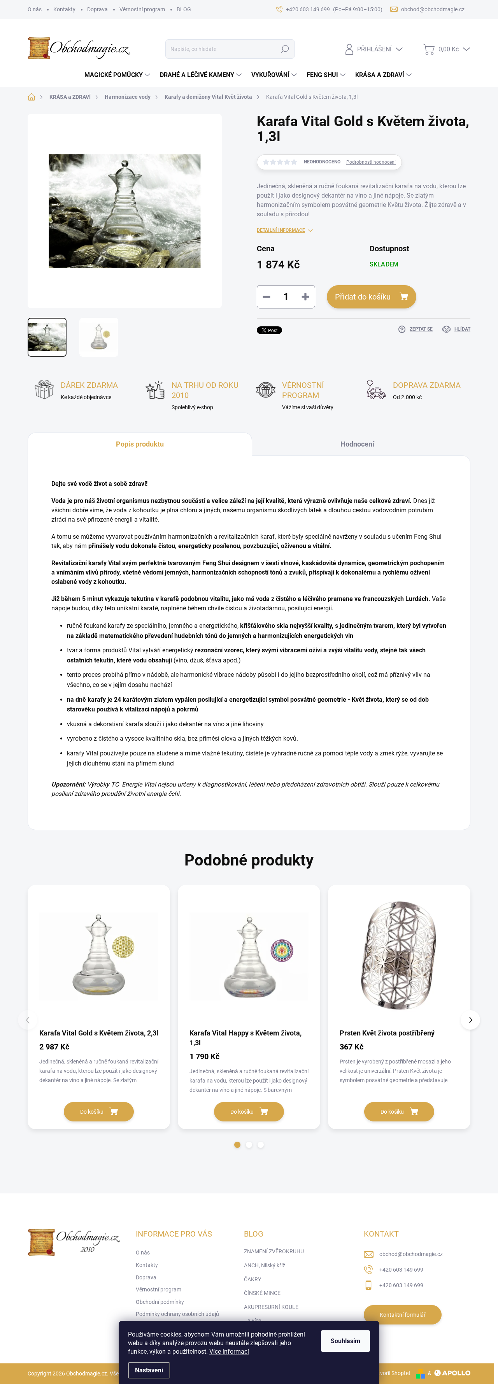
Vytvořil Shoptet (391, 1373)
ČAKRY (252, 1279)
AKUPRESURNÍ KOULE (271, 1307)
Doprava (97, 9)
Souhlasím (345, 1341)
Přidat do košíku (363, 296)
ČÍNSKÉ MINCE (262, 1293)
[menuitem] (118, 75)
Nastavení (149, 1370)
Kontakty (64, 9)
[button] (237, 1145)
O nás (35, 9)
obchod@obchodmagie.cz (411, 1254)
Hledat (285, 49)
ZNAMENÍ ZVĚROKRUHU (274, 1251)
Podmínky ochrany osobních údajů (177, 1314)
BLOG (184, 9)
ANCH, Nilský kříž (264, 1265)
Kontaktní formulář (403, 1315)
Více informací (229, 1351)
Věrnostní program (142, 9)
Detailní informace (281, 230)
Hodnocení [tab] (357, 444)
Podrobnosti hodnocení (371, 162)
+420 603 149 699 (401, 1270)
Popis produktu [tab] (140, 444)
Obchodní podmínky (160, 1302)
